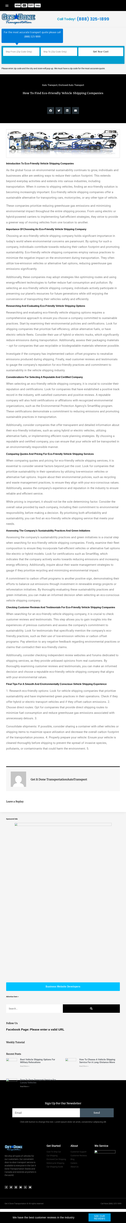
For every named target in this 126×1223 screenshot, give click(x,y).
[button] (7, 5)
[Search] (91, 1008)
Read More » (24, 1066)
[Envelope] (30, 1187)
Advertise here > (12, 997)
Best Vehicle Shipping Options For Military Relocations (37, 1061)
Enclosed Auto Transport (71, 85)
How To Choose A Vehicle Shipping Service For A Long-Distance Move (97, 1061)
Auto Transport (49, 85)
